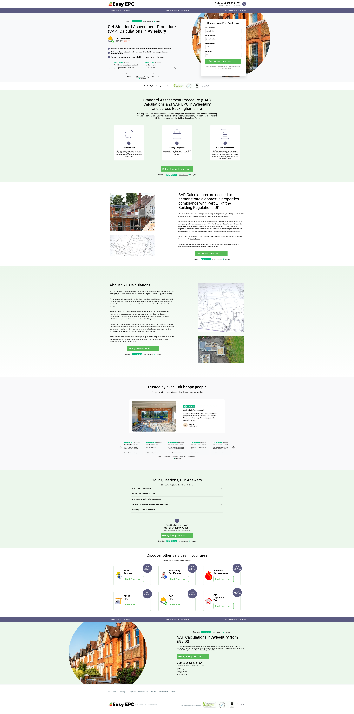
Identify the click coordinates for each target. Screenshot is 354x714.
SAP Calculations (143, 692)
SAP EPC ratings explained (226, 244)
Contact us (184, 674)
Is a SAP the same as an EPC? (143, 494)
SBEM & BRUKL (163, 692)
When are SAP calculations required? (146, 499)
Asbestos (173, 692)
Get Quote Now (195, 239)
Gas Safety (122, 692)
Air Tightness (132, 692)
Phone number (210, 44)
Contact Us (232, 236)
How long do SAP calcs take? (143, 510)
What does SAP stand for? (141, 488)
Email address (210, 36)
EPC (109, 692)
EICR (114, 692)
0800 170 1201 (233, 3)
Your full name (210, 28)
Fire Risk (153, 692)
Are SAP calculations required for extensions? (149, 504)
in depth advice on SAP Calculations (210, 236)
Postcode (208, 51)
